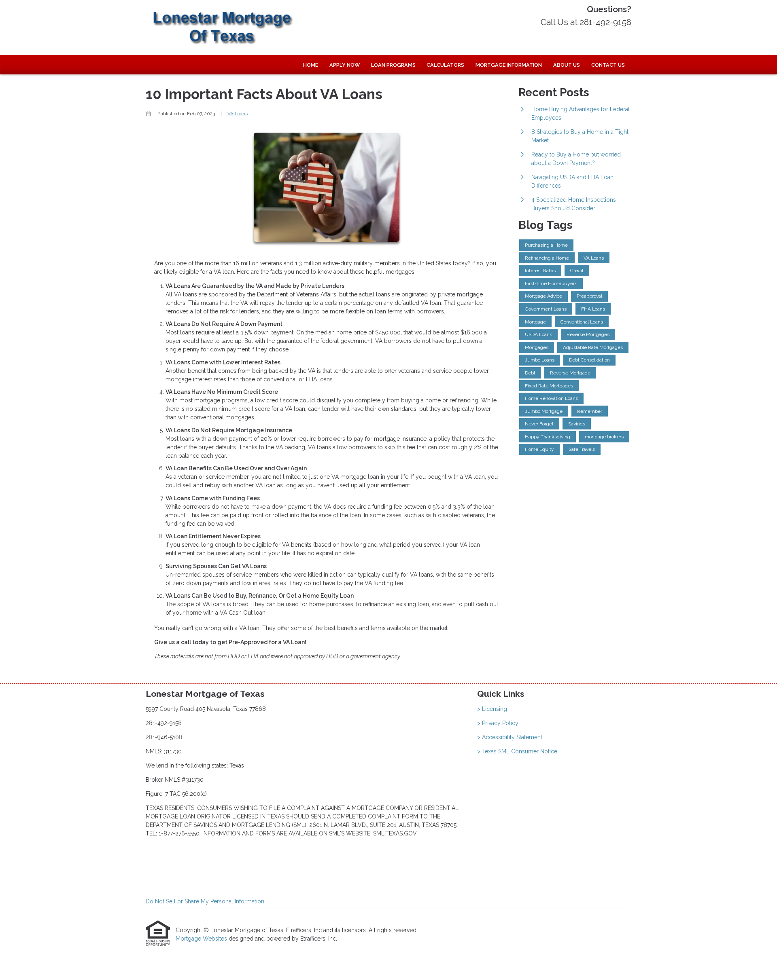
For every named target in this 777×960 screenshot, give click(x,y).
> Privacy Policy (497, 723)
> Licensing (492, 709)
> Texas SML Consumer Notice (517, 751)
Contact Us (608, 65)
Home (310, 65)
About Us (566, 65)
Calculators (445, 65)
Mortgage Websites (202, 938)
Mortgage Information (509, 65)
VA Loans (237, 113)
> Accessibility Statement (509, 737)
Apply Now (344, 65)
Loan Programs (393, 65)
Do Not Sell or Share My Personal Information (205, 901)
